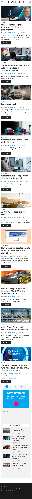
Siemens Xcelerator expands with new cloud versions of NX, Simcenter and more (15, 368)
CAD (4, 22)
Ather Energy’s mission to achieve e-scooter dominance (14, 328)
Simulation (6, 137)
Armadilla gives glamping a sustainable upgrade (19, 430)
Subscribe (26, 493)
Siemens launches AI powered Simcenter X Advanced (14, 177)
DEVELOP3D (11, 33)
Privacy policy (27, 495)
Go (16, 403)
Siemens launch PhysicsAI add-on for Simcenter (15, 141)
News (4, 62)
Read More (6, 43)
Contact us (18, 495)
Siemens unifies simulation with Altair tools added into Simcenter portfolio (15, 68)
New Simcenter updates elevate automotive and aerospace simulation (15, 250)
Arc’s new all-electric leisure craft (13, 213)
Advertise (18, 493)
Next (22, 386)
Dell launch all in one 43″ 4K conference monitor (20, 465)
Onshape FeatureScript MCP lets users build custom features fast (20, 457)
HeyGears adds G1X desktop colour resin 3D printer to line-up (20, 448)
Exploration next (8, 104)
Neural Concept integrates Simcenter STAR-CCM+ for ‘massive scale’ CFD (13, 291)
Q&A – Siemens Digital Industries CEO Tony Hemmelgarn (11, 27)
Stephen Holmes (13, 373)
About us (11, 493)
